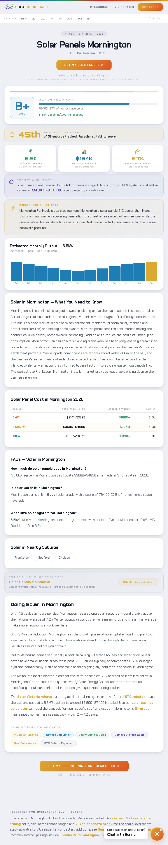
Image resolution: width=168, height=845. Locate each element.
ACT (69, 18)
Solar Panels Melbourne (29, 582)
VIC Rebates (124, 7)
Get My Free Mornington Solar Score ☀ (84, 766)
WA (52, 18)
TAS (79, 18)
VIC (34, 18)
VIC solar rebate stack (93, 824)
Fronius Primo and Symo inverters (87, 835)
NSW (24, 18)
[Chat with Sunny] (157, 834)
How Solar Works (25, 743)
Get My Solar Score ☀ (84, 65)
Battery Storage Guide (129, 735)
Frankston (22, 557)
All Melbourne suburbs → (138, 582)
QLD (43, 18)
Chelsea (64, 557)
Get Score (150, 7)
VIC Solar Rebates (26, 735)
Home (62, 75)
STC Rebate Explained (59, 743)
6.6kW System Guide (92, 735)
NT (89, 18)
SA (60, 18)
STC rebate (134, 697)
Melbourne (99, 7)
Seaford (44, 557)
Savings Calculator (58, 735)
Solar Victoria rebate (34, 697)
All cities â (156, 18)
